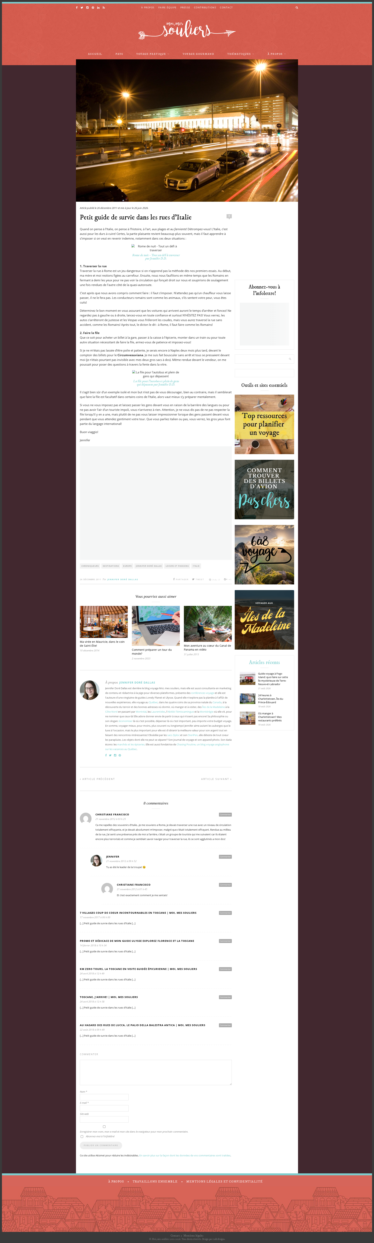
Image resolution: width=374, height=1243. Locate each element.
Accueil (95, 54)
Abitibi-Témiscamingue (181, 711)
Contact (175, 1236)
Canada (217, 702)
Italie (196, 566)
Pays (119, 54)
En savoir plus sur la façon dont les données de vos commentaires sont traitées (184, 1155)
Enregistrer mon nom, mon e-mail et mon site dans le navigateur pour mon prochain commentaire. (134, 1131)
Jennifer (112, 856)
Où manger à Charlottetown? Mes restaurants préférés (270, 717)
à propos (148, 7)
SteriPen (193, 735)
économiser (125, 721)
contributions (205, 7)
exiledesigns (219, 1239)
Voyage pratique (151, 54)
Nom (83, 1091)
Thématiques (239, 54)
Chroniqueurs (90, 566)
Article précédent (98, 779)
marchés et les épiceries (131, 744)
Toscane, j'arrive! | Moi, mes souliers (109, 997)
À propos (275, 54)
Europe (127, 566)
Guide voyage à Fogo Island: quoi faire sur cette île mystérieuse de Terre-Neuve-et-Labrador (273, 679)
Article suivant (215, 779)
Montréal (141, 711)
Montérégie (206, 711)
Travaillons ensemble (155, 1182)
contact (226, 7)
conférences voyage (202, 693)
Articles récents (264, 662)
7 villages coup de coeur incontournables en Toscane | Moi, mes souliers (138, 912)
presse (185, 7)
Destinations (111, 566)
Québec (153, 702)
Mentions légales (193, 1236)
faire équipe (167, 7)
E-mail (84, 1102)
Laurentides (158, 711)
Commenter (225, 814)
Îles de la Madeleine (213, 707)
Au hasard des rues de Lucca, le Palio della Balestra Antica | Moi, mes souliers (142, 1025)
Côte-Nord (111, 711)
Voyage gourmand (198, 54)
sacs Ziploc (173, 735)
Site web (84, 1114)
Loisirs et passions (177, 566)
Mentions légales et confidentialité (224, 1182)
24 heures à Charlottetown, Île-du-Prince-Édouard (271, 698)
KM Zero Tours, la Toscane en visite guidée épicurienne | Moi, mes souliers (138, 969)
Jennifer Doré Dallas (149, 566)
